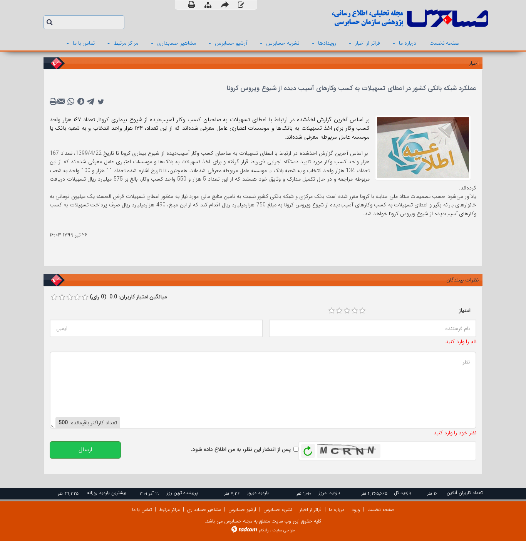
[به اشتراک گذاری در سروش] (80, 101)
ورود (356, 509)
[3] (346, 310)
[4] (354, 310)
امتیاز (465, 310)
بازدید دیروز (258, 492)
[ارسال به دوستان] (225, 4)
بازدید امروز (329, 492)
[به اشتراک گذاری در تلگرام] (90, 101)
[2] (339, 310)
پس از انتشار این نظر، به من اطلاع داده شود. (241, 449)
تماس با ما (142, 509)
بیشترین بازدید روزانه (106, 492)
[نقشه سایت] (207, 5)
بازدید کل (402, 492)
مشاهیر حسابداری (204, 509)
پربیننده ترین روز (182, 492)
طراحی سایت (283, 530)
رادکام (264, 530)
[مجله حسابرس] (378, 18)
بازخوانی (308, 449)
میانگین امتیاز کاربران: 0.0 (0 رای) (128, 297)
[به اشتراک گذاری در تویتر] (100, 101)
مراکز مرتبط (169, 509)
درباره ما (336, 509)
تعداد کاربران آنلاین (464, 492)
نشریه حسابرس (277, 509)
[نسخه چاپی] (191, 4)
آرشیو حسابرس (242, 509)
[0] (54, 297)
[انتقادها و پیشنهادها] (241, 5)
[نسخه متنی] (53, 101)
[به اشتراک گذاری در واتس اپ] (70, 101)
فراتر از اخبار (311, 509)
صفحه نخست (380, 509)
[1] (331, 310)
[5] (362, 310)
